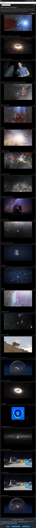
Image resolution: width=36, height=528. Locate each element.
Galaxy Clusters (19, 10)
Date (34, 13)
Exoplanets (2, 10)
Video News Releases (24, 11)
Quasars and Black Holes (4, 11)
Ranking (32, 13)
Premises (33, 10)
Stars (19, 11)
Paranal (30, 10)
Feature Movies (7, 10)
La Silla (24, 10)
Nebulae (27, 10)
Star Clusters (16, 11)
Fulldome (11, 10)
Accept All (8, 526)
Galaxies (15, 10)
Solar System (11, 11)
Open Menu (3, 2)
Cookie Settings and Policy (26, 526)
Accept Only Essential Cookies (16, 526)
